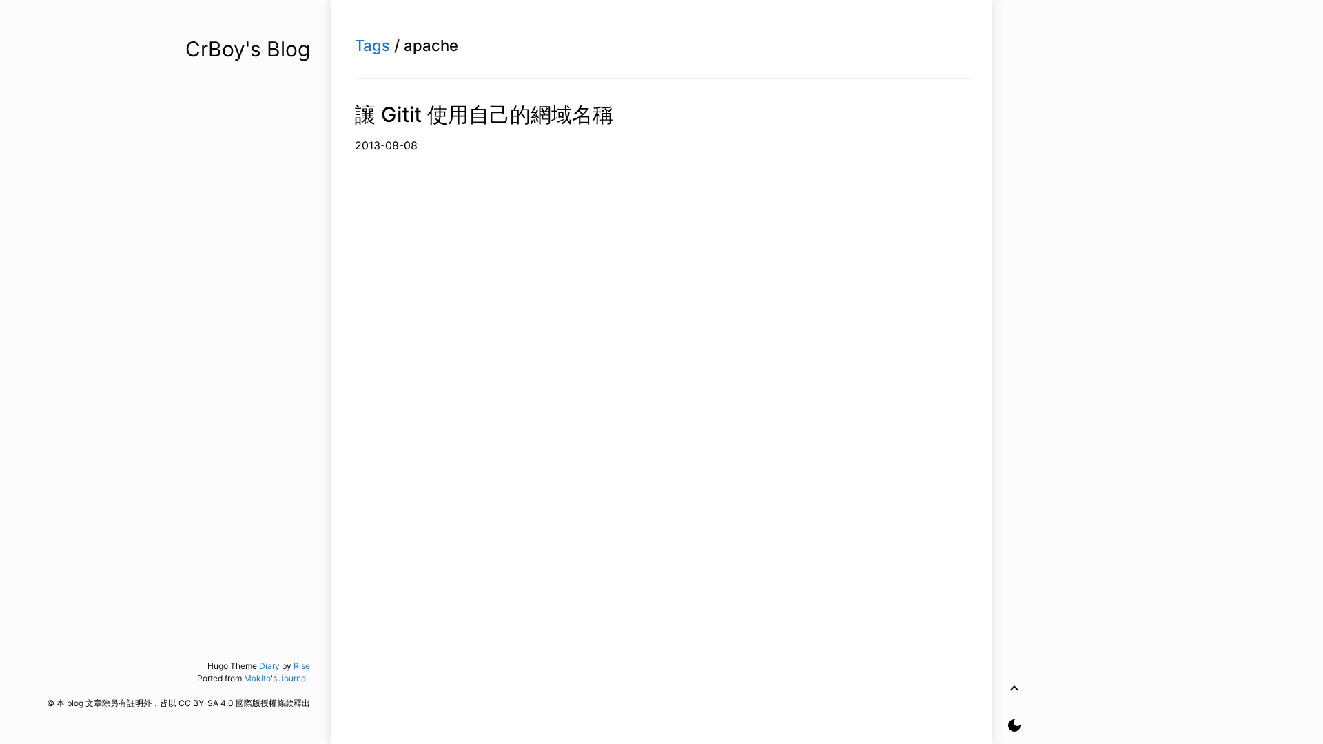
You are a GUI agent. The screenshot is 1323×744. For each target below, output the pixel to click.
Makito (257, 678)
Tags (372, 45)
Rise (302, 666)
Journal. (294, 678)
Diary (269, 666)
